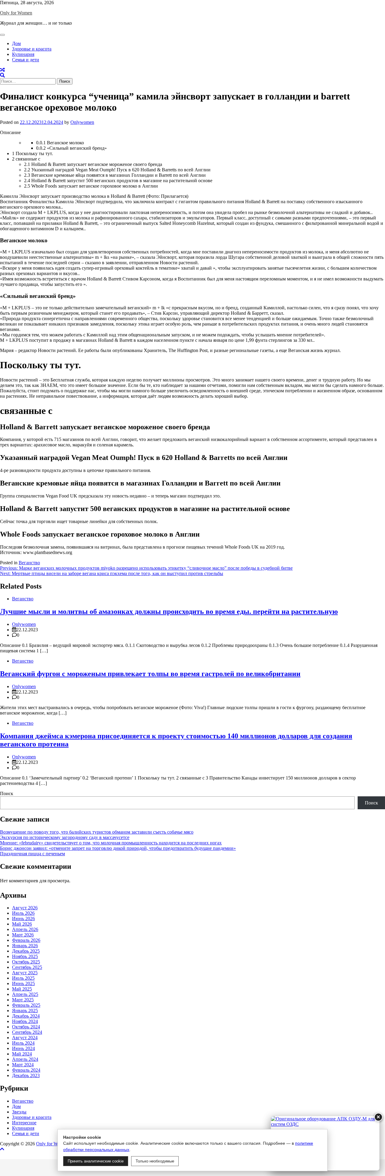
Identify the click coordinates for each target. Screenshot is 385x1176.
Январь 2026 (25, 945)
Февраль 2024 (26, 1070)
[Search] (2, 75)
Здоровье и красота (31, 48)
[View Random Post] (2, 69)
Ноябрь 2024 (25, 1021)
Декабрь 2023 (26, 1075)
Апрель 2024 (25, 1059)
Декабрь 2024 (26, 1015)
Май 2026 (22, 923)
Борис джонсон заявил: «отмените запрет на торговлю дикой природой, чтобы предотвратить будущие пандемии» (118, 848)
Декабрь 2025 (26, 951)
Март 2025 (23, 999)
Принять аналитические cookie (96, 1161)
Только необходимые (155, 1161)
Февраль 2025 (26, 1005)
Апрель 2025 (25, 994)
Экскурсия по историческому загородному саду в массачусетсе (64, 837)
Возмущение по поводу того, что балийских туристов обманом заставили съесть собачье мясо (96, 832)
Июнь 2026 (23, 918)
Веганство (29, 562)
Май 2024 (22, 1053)
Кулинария (23, 54)
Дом (16, 43)
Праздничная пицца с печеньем (32, 853)
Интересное (24, 1122)
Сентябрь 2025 (27, 967)
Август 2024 (25, 1037)
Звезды (19, 1111)
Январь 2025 (25, 1010)
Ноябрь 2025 (25, 956)
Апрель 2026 (25, 929)
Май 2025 (22, 988)
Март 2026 (23, 934)
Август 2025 (25, 972)
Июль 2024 (23, 1043)
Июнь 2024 (23, 1048)
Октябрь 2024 (26, 1026)
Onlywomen (82, 122)
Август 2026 (25, 907)
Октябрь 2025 (26, 961)
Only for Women (16, 12)
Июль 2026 (23, 913)
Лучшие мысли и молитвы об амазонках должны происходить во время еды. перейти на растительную (169, 611)
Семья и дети (25, 59)
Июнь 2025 (23, 983)
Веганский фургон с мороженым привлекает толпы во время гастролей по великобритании (150, 674)
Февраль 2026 (26, 940)
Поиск (6, 793)
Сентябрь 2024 (27, 1032)
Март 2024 (23, 1064)
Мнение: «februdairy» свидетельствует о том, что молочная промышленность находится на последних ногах (111, 842)
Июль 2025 (23, 978)
